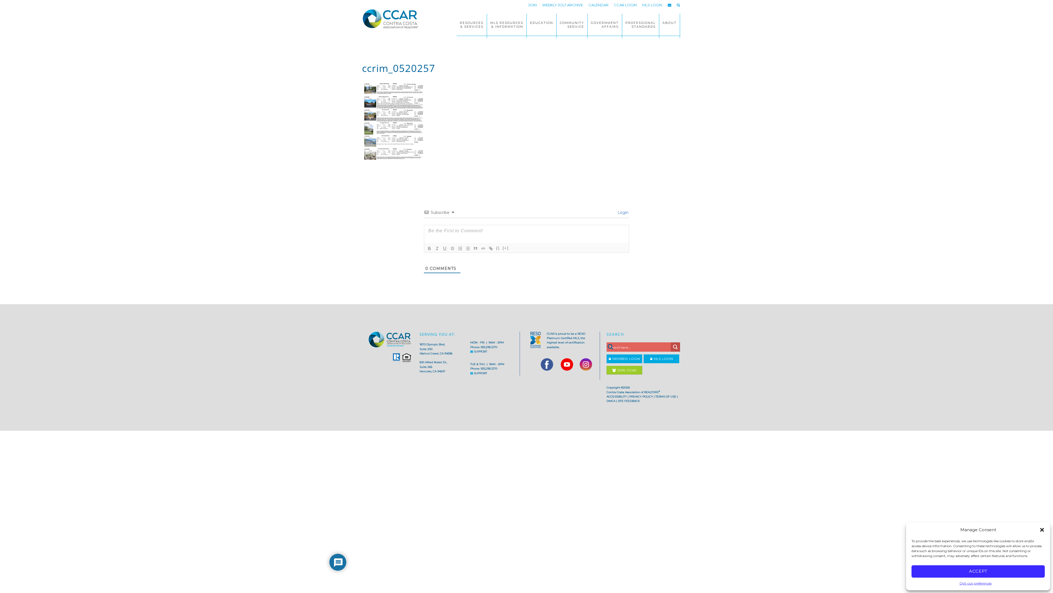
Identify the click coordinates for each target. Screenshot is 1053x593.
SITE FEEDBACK (629, 401)
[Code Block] (483, 248)
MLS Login (662, 359)
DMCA (611, 401)
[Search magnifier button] (675, 347)
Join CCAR (626, 370)
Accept (978, 571)
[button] (1042, 530)
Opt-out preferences (975, 583)
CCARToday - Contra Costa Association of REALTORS (392, 18)
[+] (506, 248)
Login (622, 212)
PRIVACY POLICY (641, 396)
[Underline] (445, 248)
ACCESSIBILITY (617, 396)
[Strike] (452, 248)
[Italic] (437, 248)
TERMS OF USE (665, 396)
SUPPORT (480, 351)
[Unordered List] (468, 248)
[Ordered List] (460, 248)
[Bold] (429, 248)
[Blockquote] (475, 248)
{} (498, 248)
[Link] (491, 248)
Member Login (625, 359)
